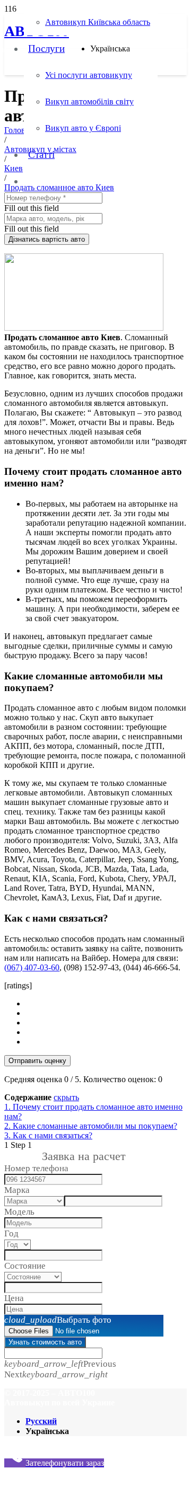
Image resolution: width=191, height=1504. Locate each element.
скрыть (66, 1097)
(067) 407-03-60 (31, 967)
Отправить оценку (37, 1061)
